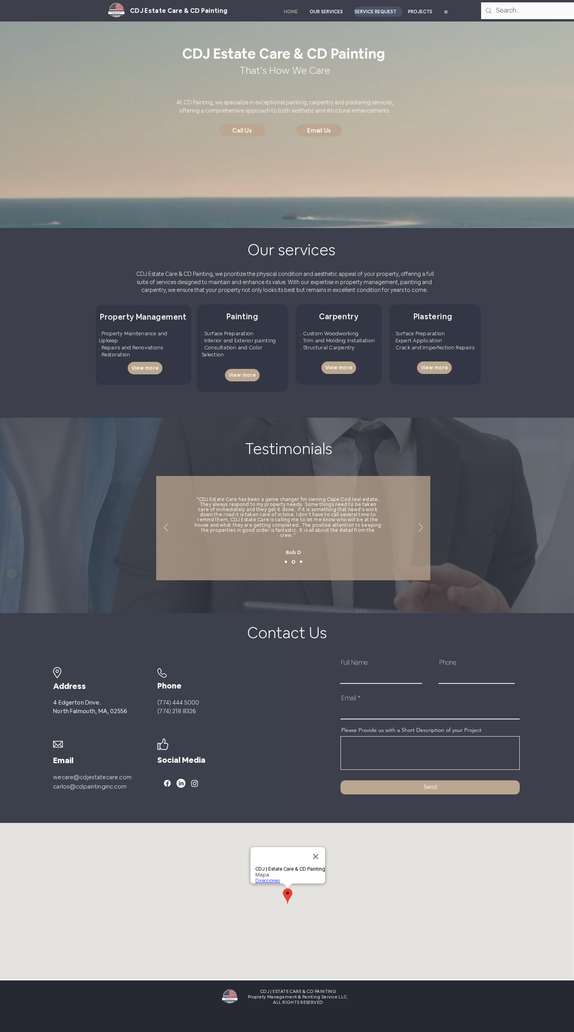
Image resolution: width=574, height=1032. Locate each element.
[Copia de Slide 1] (293, 562)
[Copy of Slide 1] (300, 561)
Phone (447, 663)
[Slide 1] (286, 562)
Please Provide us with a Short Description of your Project (411, 730)
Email (348, 698)
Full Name (354, 663)
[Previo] (166, 528)
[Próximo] (421, 528)
